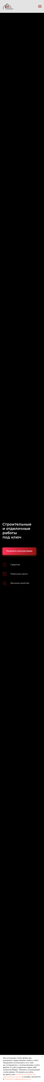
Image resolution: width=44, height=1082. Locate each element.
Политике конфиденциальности (18, 1079)
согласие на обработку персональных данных (19, 1075)
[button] (19, 551)
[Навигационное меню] (40, 6)
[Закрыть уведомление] (42, 1057)
